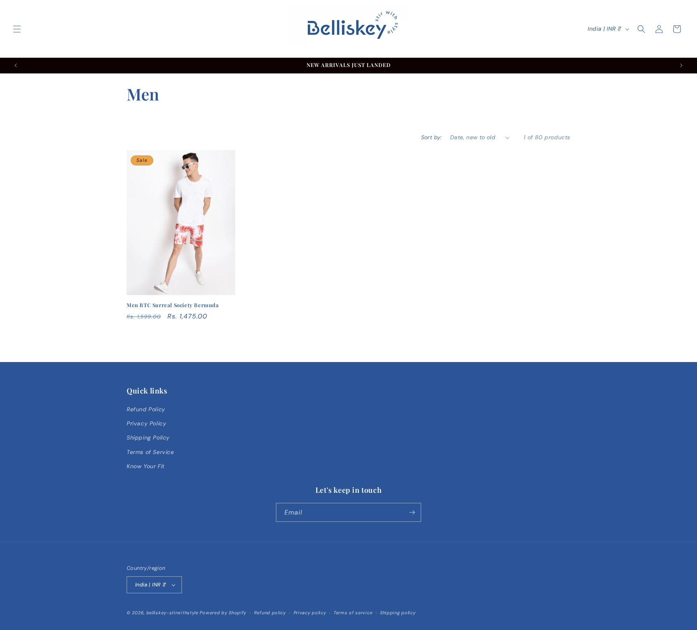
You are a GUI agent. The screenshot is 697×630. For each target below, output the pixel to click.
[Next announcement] (681, 65)
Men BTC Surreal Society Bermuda (173, 305)
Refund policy (270, 613)
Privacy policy (310, 613)
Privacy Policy (146, 423)
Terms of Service (150, 452)
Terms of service (353, 613)
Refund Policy (146, 409)
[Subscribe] (412, 512)
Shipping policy (398, 613)
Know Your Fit (146, 466)
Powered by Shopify (223, 613)
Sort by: (431, 137)
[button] (17, 29)
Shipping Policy (148, 437)
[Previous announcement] (16, 65)
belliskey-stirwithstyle (172, 613)
